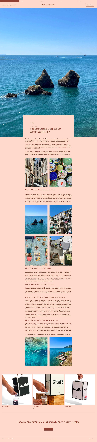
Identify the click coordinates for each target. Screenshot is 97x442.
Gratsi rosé (55, 331)
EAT (2, 1)
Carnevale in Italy (35, 304)
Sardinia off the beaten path (48, 154)
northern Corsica (52, 334)
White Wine (37, 406)
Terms (90, 438)
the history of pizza (48, 142)
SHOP (80, 1)
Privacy (93, 438)
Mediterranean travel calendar (65, 152)
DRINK (61, 1)
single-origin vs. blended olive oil (60, 151)
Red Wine (5, 406)
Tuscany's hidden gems (63, 147)
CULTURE (41, 1)
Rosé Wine (68, 406)
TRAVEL (22, 1)
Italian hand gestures (39, 311)
